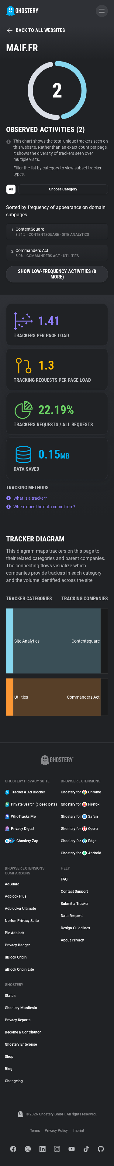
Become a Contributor (23, 1032)
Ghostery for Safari (79, 816)
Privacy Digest (22, 829)
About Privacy (72, 940)
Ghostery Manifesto (21, 1008)
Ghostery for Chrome (81, 792)
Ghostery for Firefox (80, 804)
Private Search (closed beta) (32, 804)
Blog (8, 1069)
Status (10, 996)
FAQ (64, 879)
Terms (35, 1131)
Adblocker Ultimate (20, 908)
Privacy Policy (56, 1131)
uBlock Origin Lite (19, 969)
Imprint (78, 1131)
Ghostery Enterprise (21, 1044)
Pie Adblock (14, 933)
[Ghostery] (22, 11)
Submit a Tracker (74, 904)
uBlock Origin (16, 957)
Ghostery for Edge (78, 841)
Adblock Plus (15, 896)
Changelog (14, 1081)
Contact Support (74, 891)
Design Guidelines (75, 928)
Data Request (72, 916)
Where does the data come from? (44, 506)
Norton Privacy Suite (22, 921)
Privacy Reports (17, 1020)
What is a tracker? (30, 498)
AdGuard (12, 884)
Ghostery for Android (81, 853)
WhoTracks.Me (23, 816)
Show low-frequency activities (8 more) (57, 274)
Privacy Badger (17, 945)
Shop (9, 1056)
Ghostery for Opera (79, 829)
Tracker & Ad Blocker (28, 792)
